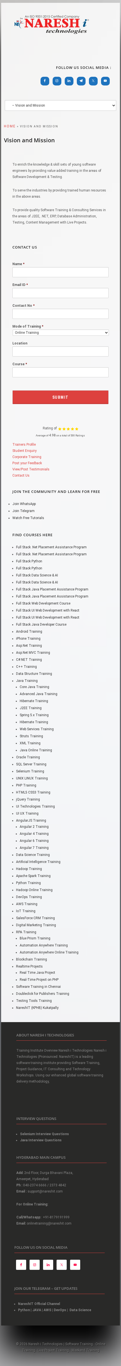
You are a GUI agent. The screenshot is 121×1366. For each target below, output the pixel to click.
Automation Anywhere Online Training (49, 952)
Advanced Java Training (38, 694)
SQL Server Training (31, 764)
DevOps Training (29, 897)
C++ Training (26, 667)
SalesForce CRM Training (35, 918)
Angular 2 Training (34, 827)
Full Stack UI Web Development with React (47, 610)
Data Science (80, 1310)
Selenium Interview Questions (44, 1134)
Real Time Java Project (37, 973)
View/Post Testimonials (31, 469)
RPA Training (26, 932)
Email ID (20, 285)
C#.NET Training (29, 660)
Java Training (27, 681)
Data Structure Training (34, 674)
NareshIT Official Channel (39, 1304)
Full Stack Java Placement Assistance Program (52, 589)
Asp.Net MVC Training (33, 653)
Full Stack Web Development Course (43, 603)
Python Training (28, 883)
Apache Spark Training (33, 876)
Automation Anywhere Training (44, 945)
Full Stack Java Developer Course (41, 624)
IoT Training (25, 911)
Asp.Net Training (29, 646)
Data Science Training (33, 855)
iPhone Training (28, 639)
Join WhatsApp (24, 504)
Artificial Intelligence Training (38, 862)
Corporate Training (26, 457)
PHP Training (26, 785)
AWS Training (26, 904)
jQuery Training (28, 799)
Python (24, 1310)
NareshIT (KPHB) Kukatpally (37, 1008)
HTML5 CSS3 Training (33, 792)
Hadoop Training (29, 869)
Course (19, 364)
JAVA (36, 1310)
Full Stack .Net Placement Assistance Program (51, 547)
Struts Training (31, 736)
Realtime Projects (29, 966)
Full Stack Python (29, 561)
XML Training (30, 743)
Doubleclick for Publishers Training (42, 994)
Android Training (29, 632)
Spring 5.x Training (34, 715)
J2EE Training (31, 708)
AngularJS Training (31, 820)
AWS (47, 1310)
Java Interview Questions (41, 1140)
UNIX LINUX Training (32, 778)
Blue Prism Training (35, 938)
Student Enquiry (24, 451)
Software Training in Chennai (38, 987)
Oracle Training (28, 757)
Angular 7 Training (34, 848)
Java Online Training (36, 750)
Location (19, 343)
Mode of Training (27, 326)
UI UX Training (27, 813)
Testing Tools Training (34, 1001)
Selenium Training (30, 771)
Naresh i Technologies (52, 37)
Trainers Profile (24, 445)
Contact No (23, 306)
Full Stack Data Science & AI (37, 575)
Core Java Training (34, 687)
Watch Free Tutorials (28, 518)
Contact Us (21, 475)
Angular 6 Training (34, 841)
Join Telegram (23, 511)
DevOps (60, 1310)
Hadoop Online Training (34, 890)
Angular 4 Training (34, 834)
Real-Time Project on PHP (39, 980)
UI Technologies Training (35, 806)
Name (18, 264)
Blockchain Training (31, 959)
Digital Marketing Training (36, 925)
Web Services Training (37, 729)
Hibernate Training (34, 701)
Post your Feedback (27, 463)
